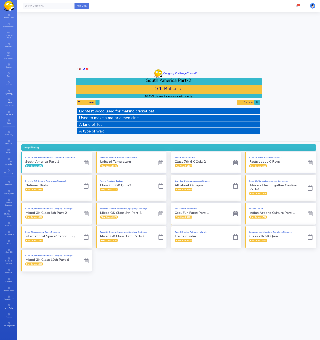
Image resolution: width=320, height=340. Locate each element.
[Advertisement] (168, 39)
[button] (296, 6)
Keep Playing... (32, 147)
